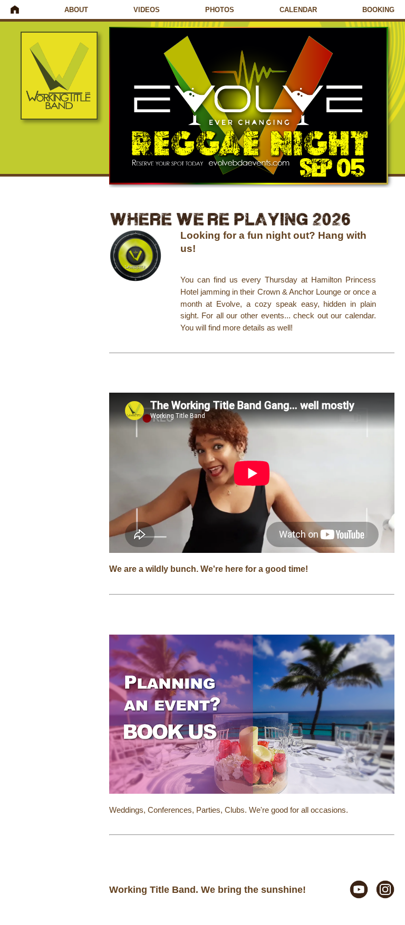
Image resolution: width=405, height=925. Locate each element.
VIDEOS (146, 10)
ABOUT (76, 10)
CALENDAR (298, 10)
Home (15, 9)
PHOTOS (219, 10)
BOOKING (378, 10)
